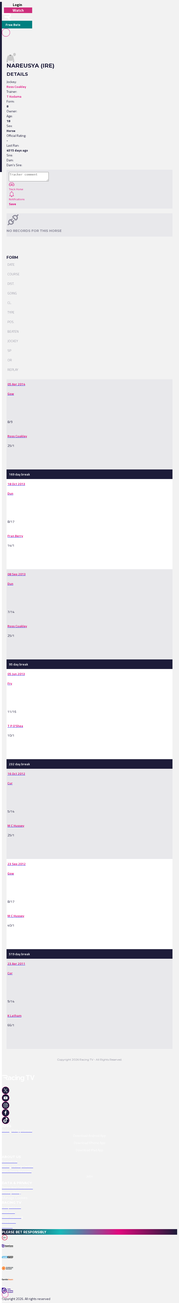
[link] (16, 384)
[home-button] (6, 17)
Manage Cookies (15, 1197)
